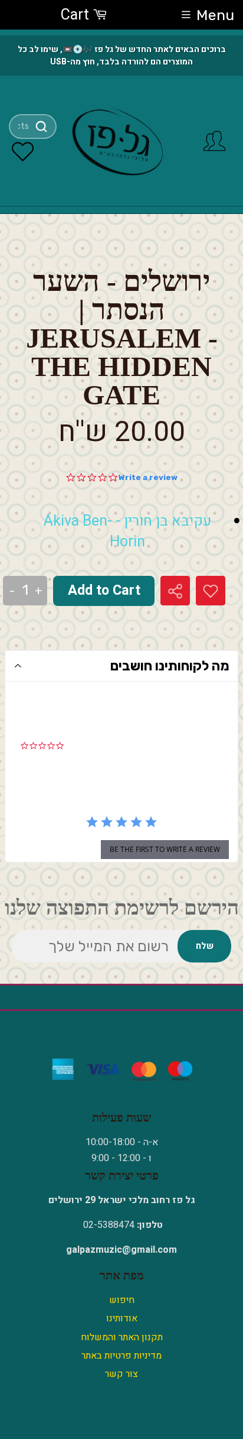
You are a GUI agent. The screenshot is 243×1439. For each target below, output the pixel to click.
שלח (205, 945)
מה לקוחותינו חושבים (169, 665)
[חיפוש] (41, 126)
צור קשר (121, 1374)
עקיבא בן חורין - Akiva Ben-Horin (127, 531)
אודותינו (121, 1318)
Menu (215, 15)
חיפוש (121, 1300)
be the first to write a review (165, 849)
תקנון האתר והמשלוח (122, 1337)
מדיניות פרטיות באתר (121, 1356)
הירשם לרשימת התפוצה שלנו (122, 907)
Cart (77, 15)
